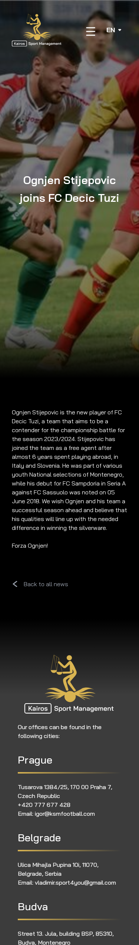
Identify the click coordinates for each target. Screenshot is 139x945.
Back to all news (46, 584)
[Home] (37, 30)
